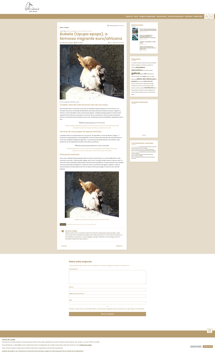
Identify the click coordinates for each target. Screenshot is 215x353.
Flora (136, 16)
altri (151, 63)
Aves (61, 27)
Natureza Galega (67, 43)
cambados (138, 65)
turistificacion (149, 88)
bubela (74, 224)
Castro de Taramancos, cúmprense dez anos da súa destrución (148, 48)
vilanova (137, 92)
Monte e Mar (161, 16)
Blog (65, 31)
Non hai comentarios (119, 42)
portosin (133, 83)
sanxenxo (133, 85)
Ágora (132, 94)
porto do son (84, 224)
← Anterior (63, 246)
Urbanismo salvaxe (143, 90)
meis (141, 76)
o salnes (152, 76)
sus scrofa (139, 85)
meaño (138, 76)
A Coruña (133, 63)
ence (144, 70)
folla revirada (149, 70)
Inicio (61, 31)
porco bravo (140, 81)
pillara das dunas (144, 79)
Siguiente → (120, 246)
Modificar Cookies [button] (196, 346)
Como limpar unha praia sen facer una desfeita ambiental (148, 29)
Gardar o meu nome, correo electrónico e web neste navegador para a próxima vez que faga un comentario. (107, 309)
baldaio (154, 63)
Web (70, 300)
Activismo (189, 16)
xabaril (141, 92)
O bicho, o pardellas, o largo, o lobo (148, 42)
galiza (141, 74)
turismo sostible (139, 88)
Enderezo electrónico (77, 294)
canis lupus (144, 65)
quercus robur (139, 83)
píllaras (96, 142)
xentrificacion (151, 92)
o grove (148, 76)
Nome (71, 287)
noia (144, 76)
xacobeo (146, 92)
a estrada (69, 224)
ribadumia (146, 83)
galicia (79, 224)
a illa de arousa (146, 63)
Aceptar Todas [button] (208, 346)
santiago (151, 83)
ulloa (155, 88)
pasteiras (133, 79)
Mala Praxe (198, 16)
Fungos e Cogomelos (147, 16)
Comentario (73, 269)
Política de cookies (86, 345)
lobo (145, 74)
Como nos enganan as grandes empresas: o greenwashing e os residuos (148, 36)
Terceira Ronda (146, 85)
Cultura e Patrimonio (176, 16)
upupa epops (92, 224)
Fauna (128, 16)
